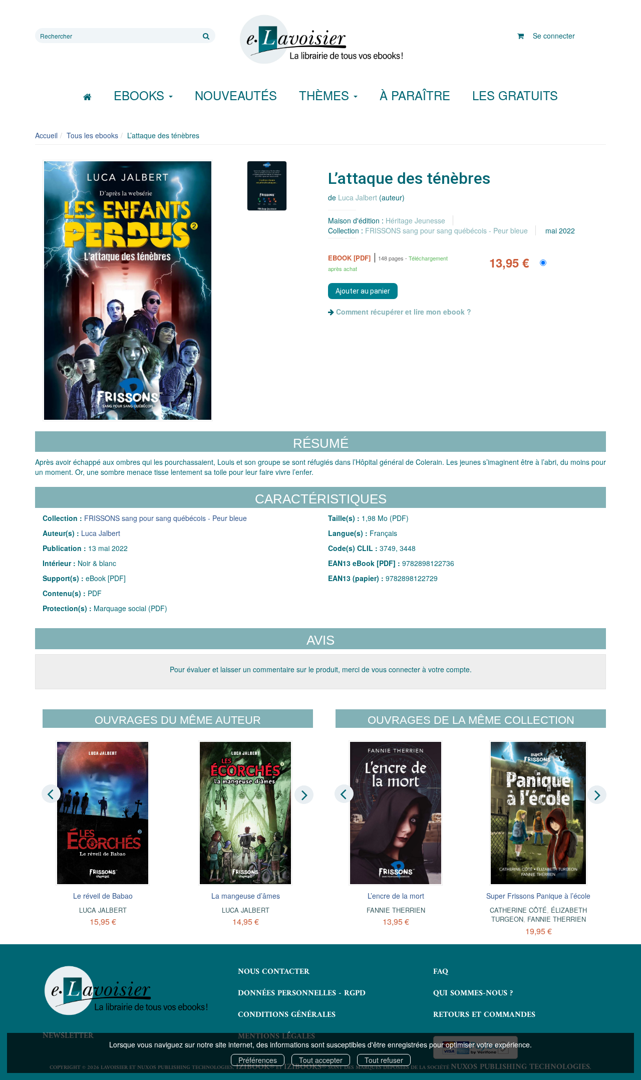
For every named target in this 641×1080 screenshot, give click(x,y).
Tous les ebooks (92, 135)
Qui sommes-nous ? (473, 993)
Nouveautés (236, 95)
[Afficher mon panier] (520, 36)
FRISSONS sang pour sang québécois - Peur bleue (446, 230)
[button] (128, 290)
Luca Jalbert (357, 197)
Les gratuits (515, 95)
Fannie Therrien (396, 910)
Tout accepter (321, 1060)
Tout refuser (384, 1060)
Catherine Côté (518, 910)
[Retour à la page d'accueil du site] (320, 40)
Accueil (46, 135)
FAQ (440, 972)
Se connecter (554, 36)
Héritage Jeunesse (415, 220)
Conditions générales (287, 1015)
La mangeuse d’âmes (245, 896)
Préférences (257, 1060)
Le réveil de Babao (103, 896)
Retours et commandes (484, 1015)
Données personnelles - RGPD (302, 993)
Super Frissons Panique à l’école (538, 896)
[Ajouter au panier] (363, 291)
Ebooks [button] (141, 95)
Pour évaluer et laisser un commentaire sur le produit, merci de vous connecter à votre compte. (321, 669)
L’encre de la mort (396, 896)
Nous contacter (273, 972)
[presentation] (51, 794)
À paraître (415, 95)
